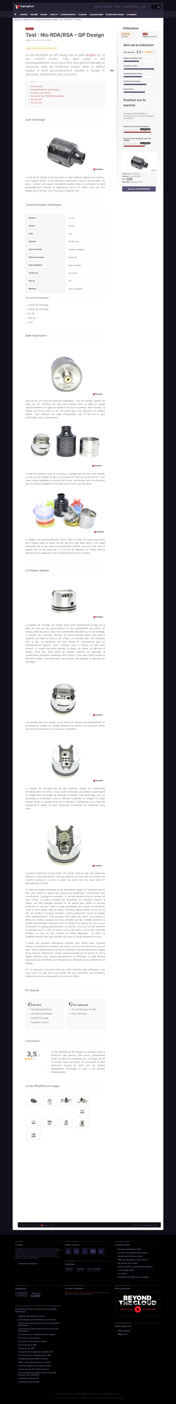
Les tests (43, 14)
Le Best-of (54, 14)
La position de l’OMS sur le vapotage (133, 1277)
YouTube (93, 1251)
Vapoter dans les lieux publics (130, 1256)
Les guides (82, 14)
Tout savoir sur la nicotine (28, 1338)
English (136, 7)
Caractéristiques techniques (45, 89)
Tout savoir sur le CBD (27, 1345)
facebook (68, 1251)
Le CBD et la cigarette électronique (132, 1253)
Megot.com (122, 1334)
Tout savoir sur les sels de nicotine (32, 1341)
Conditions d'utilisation (65, 1394)
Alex (32, 40)
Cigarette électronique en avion (31, 1316)
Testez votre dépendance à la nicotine (34, 1362)
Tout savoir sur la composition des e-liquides (36, 1334)
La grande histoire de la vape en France (35, 1366)
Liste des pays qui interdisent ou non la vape (37, 1319)
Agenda (97, 7)
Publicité (116, 1394)
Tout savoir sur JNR (26, 1348)
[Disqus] (65, 1180)
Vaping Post (36, 5)
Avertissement (94, 1394)
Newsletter (107, 7)
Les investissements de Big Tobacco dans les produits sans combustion (37, 1374)
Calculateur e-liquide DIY (28, 1378)
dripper (91, 55)
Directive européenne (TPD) (129, 1249)
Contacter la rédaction (27, 1263)
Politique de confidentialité (95, 1398)
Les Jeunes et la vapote (128, 1263)
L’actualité (33, 14)
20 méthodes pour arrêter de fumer (33, 1359)
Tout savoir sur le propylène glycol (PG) (34, 1355)
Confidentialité (106, 1394)
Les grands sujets (96, 14)
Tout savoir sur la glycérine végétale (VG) (35, 1352)
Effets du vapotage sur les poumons (133, 1260)
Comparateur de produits (28, 1382)
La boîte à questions (68, 14)
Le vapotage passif (126, 1270)
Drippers (55, 19)
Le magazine (131, 14)
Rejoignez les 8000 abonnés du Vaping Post (81, 1293)
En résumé (36, 99)
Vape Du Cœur (35, 1294)
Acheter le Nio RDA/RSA (139, 189)
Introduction (37, 86)
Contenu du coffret (40, 92)
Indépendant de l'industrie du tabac (21, 1294)
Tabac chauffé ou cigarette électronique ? (135, 1266)
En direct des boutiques (115, 14)
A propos (126, 7)
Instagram (76, 1251)
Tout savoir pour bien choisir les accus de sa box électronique (38, 1330)
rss (101, 1251)
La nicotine (122, 1273)
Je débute (23, 14)
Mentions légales (81, 1394)
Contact (117, 7)
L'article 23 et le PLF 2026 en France (33, 1369)
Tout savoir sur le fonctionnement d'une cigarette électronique (38, 1324)
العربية (142, 7)
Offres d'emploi (124, 1331)
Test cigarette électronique (42, 19)
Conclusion (36, 102)
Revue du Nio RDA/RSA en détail (47, 96)
